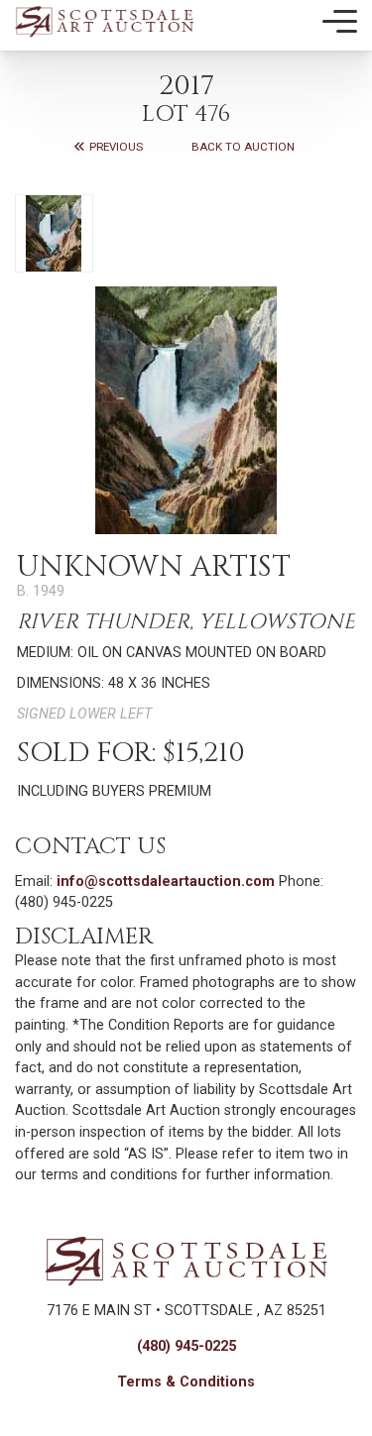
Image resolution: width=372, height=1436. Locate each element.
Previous (114, 147)
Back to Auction (243, 147)
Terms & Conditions (186, 1382)
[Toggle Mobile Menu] (339, 22)
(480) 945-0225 (186, 1346)
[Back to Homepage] (104, 21)
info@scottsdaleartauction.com (166, 881)
